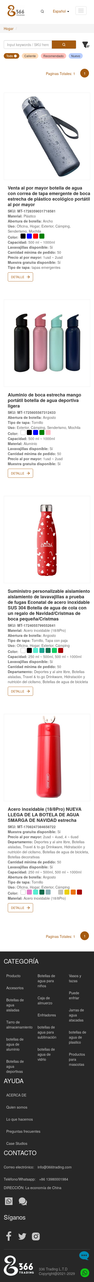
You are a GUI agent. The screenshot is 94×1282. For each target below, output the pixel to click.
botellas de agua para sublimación (47, 1032)
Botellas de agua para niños (46, 980)
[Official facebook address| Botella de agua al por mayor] (9, 1236)
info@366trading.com (55, 1166)
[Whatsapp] (83, 1271)
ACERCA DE (16, 1094)
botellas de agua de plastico (77, 1037)
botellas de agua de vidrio (46, 1054)
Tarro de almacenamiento (19, 1024)
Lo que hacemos (19, 1119)
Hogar (9, 28)
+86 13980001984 (53, 1179)
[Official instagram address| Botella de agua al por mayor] (36, 1236)
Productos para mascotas (77, 1059)
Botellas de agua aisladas (15, 1004)
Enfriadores (47, 1014)
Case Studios (16, 1143)
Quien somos (16, 1107)
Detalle (18, 277)
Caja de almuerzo (45, 1000)
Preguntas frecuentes (23, 1131)
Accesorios (15, 987)
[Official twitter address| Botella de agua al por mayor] (22, 1236)
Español (60, 11)
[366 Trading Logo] (16, 10)
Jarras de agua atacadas (76, 1014)
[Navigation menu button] (80, 10)
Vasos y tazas (75, 978)
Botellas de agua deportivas (15, 1066)
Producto (13, 975)
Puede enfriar (74, 995)
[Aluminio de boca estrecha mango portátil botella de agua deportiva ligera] (47, 343)
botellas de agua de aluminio (15, 1044)
